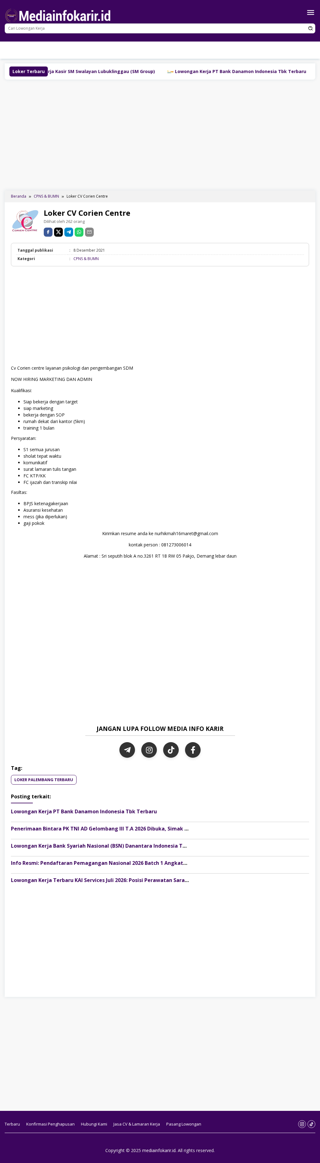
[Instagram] (115, 55)
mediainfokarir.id (159, 1150)
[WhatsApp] (79, 232)
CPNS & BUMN (86, 258)
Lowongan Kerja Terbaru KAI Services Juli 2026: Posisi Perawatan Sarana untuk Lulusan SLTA (126, 880)
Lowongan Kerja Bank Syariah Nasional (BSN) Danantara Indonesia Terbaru (105, 845)
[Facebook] (193, 750)
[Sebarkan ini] (48, 232)
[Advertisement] (160, 134)
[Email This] (89, 232)
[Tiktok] (124, 55)
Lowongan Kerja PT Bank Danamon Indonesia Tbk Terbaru (193, 71)
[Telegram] (68, 232)
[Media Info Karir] (59, 15)
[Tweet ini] (58, 232)
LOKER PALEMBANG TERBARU (43, 779)
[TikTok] (171, 750)
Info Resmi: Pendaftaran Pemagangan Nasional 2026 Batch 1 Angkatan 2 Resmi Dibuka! (120, 863)
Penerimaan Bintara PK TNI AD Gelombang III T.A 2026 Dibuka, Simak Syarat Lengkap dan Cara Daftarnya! (144, 828)
